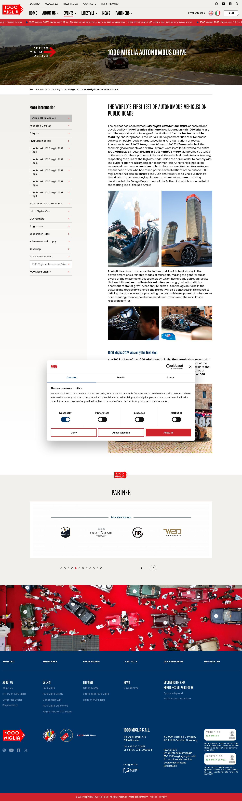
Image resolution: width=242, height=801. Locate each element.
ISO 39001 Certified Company (181, 740)
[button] (61, 568)
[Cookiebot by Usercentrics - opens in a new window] (168, 366)
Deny (74, 432)
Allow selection (121, 432)
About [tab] (170, 377)
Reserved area (196, 13)
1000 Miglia (57, 89)
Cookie (153, 796)
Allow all (168, 432)
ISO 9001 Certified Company (180, 736)
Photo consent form (138, 796)
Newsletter (212, 661)
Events (46, 89)
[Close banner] (190, 367)
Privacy (163, 796)
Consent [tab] (72, 377)
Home (38, 89)
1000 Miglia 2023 (73, 89)
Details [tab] (121, 377)
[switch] (102, 419)
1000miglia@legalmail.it (182, 756)
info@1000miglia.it (181, 753)
